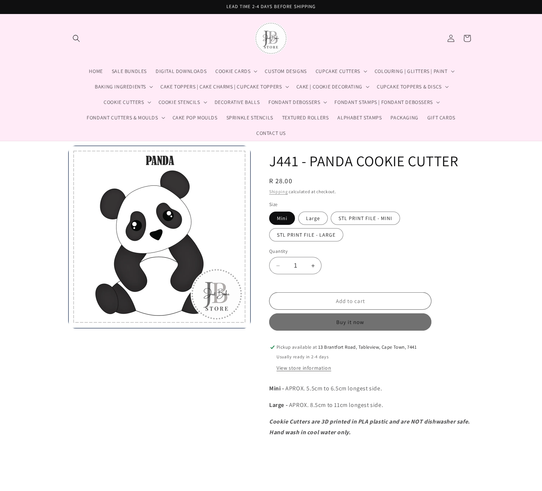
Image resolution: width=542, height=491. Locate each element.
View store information (304, 368)
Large (313, 218)
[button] (76, 38)
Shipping (278, 191)
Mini (282, 218)
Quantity (278, 251)
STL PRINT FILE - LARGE (306, 234)
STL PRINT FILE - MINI (365, 218)
